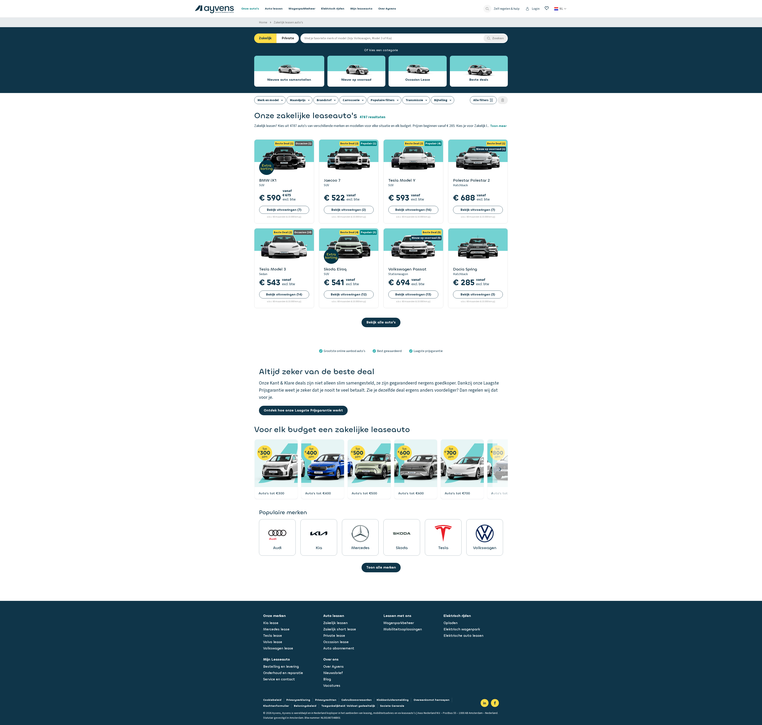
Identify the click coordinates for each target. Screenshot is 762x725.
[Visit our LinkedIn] (485, 703)
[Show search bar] (487, 9)
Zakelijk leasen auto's (288, 22)
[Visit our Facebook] (495, 703)
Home (263, 22)
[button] (500, 469)
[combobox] (392, 38)
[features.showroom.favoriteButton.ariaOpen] (546, 8)
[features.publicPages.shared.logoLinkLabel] (214, 8)
